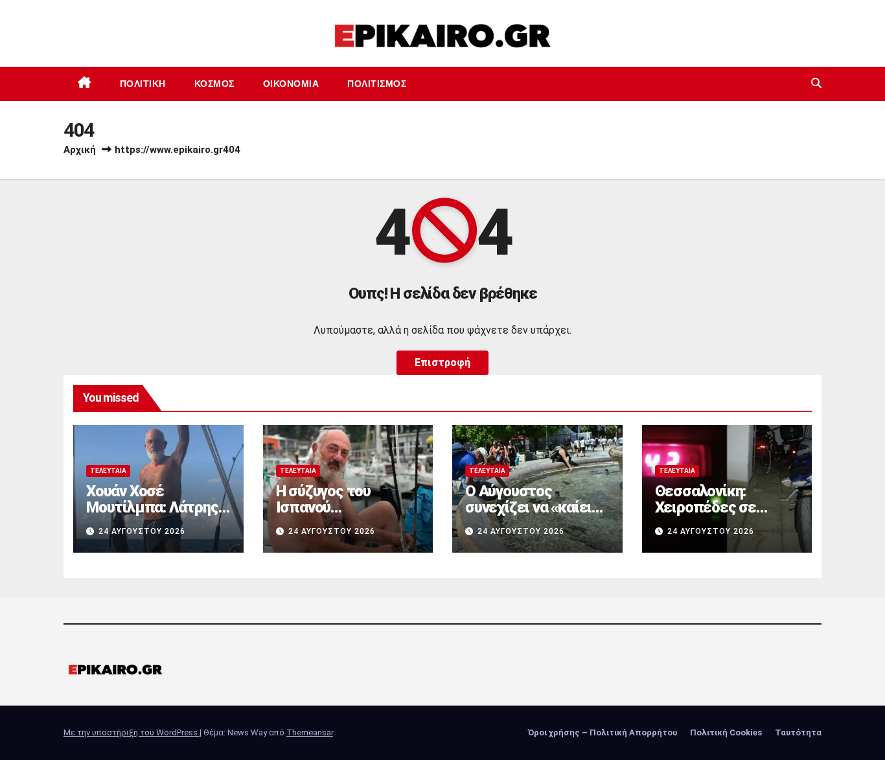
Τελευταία (108, 470)
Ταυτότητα (798, 732)
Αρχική (79, 149)
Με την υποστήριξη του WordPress (131, 732)
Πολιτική (143, 83)
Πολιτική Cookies (726, 732)
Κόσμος (214, 83)
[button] (816, 83)
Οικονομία (291, 83)
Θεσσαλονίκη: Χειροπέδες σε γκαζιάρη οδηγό (706, 507)
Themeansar (309, 732)
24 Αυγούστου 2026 (141, 531)
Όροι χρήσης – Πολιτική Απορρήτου (602, 732)
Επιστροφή (442, 362)
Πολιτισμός (376, 83)
